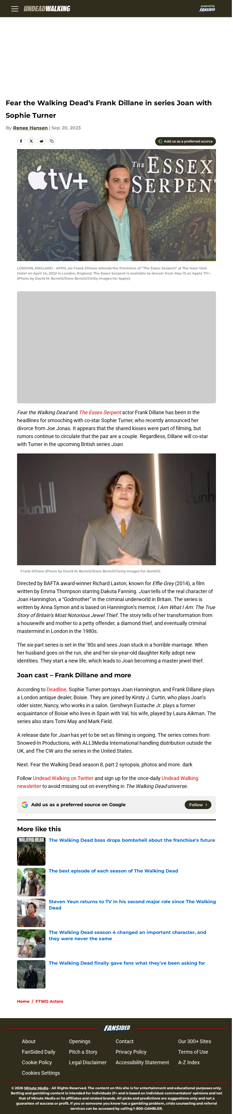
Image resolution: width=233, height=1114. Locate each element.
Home (23, 1001)
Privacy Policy (131, 1052)
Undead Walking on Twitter (63, 778)
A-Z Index (189, 1062)
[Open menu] (14, 8)
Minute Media (36, 1088)
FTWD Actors (49, 1001)
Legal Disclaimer (88, 1062)
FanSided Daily (38, 1052)
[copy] (52, 141)
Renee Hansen (30, 128)
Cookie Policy (37, 1062)
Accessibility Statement (142, 1062)
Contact (125, 1041)
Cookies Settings (41, 1073)
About (29, 1041)
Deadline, (58, 689)
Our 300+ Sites (194, 1041)
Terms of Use (193, 1052)
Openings (79, 1041)
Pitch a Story (83, 1052)
